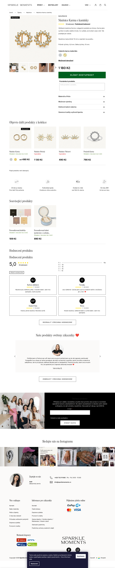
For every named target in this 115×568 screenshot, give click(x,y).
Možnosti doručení (65, 60)
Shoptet (103, 558)
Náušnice (62, 16)
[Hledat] (105, 5)
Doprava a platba (14, 522)
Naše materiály (14, 509)
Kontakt (11, 505)
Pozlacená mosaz (15, 159)
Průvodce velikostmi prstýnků (18, 519)
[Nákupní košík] (100, 5)
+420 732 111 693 (60, 477)
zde (30, 559)
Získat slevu (70, 423)
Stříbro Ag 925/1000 (11, 159)
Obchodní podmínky (38, 525)
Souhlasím (80, 556)
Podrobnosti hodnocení (82, 24)
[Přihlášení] (95, 5)
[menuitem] (40, 5)
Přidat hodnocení (16, 272)
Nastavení (34, 564)
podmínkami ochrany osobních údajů (79, 418)
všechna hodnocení (57, 379)
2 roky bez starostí (15, 516)
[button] (15, 356)
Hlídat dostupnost (82, 75)
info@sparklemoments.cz (62, 482)
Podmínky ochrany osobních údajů (43, 528)
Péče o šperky (13, 512)
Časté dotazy (36, 509)
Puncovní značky (14, 526)
